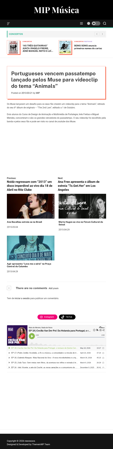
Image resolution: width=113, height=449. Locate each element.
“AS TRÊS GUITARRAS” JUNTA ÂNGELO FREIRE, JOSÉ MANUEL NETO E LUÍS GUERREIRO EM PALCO (38, 49)
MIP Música (56, 10)
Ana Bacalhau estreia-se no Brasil (24, 222)
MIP (38, 93)
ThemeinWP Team (41, 444)
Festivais (88, 41)
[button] (102, 34)
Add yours (53, 288)
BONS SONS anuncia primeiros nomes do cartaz (88, 47)
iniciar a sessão (22, 298)
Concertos (27, 41)
